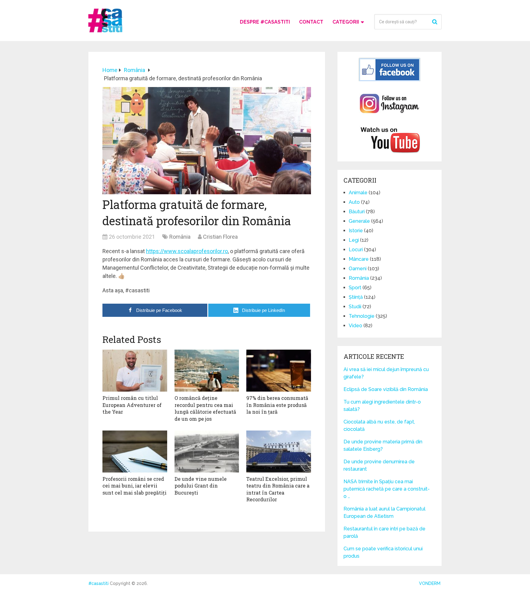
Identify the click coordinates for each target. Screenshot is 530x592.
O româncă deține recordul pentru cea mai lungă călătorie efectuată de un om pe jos (205, 408)
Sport (355, 287)
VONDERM (429, 583)
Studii (355, 306)
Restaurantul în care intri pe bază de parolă (384, 532)
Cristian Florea (220, 236)
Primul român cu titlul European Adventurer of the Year (132, 405)
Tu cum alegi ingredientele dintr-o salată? (382, 405)
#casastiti (98, 583)
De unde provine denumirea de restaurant (379, 465)
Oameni (358, 268)
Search (435, 22)
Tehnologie (361, 316)
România (179, 236)
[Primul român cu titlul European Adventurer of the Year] (134, 371)
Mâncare (359, 259)
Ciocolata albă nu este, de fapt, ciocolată (379, 425)
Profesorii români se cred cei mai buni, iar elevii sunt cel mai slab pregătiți (134, 486)
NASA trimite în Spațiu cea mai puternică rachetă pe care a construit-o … (387, 489)
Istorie (356, 230)
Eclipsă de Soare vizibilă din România (386, 389)
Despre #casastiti (265, 22)
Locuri (356, 249)
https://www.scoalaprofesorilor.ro (187, 251)
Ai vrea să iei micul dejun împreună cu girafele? (386, 373)
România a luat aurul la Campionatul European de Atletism (384, 512)
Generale (359, 221)
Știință (356, 297)
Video (355, 325)
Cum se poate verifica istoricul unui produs (383, 552)
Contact (311, 22)
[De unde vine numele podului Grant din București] (207, 451)
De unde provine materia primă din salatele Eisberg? (383, 445)
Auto (354, 202)
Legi (354, 240)
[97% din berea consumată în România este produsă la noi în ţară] (278, 371)
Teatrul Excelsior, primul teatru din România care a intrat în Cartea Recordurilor (277, 489)
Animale (358, 192)
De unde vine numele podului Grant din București (201, 486)
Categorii (345, 22)
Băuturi (357, 211)
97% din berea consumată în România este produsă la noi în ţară (277, 405)
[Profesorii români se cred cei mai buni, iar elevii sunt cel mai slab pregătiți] (134, 451)
